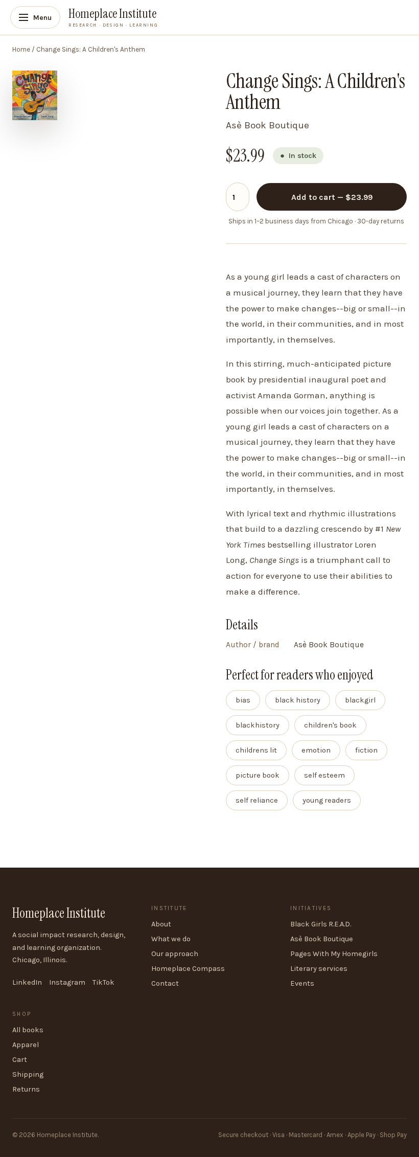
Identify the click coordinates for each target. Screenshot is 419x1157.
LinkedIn (27, 982)
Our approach (174, 953)
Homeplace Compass (188, 968)
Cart (19, 1059)
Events (302, 983)
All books (27, 1030)
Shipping (27, 1074)
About (161, 924)
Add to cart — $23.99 (332, 197)
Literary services (318, 968)
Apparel (25, 1044)
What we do (171, 939)
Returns (26, 1089)
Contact (165, 983)
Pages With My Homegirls (334, 953)
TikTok (103, 982)
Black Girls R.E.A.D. (320, 924)
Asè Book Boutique (321, 939)
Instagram (67, 982)
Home (21, 49)
